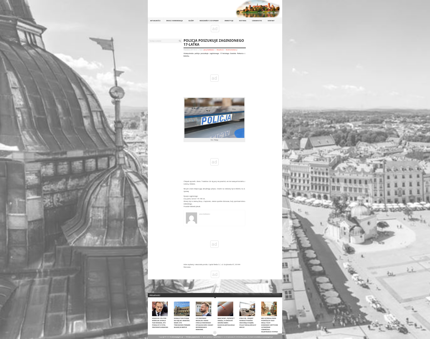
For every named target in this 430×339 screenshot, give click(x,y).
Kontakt (271, 21)
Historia (242, 21)
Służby (191, 21)
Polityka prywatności (193, 337)
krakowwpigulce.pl (176, 337)
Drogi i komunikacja (174, 21)
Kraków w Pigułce (181, 9)
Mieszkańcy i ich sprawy (209, 21)
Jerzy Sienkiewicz (209, 50)
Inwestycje (229, 21)
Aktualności (155, 21)
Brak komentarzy (231, 50)
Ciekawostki (257, 21)
